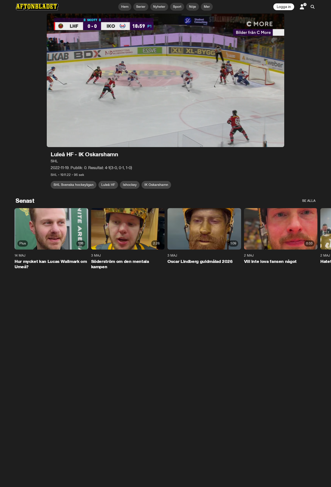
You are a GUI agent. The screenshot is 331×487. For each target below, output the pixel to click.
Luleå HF (108, 185)
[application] (165, 80)
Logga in (284, 7)
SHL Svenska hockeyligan (74, 185)
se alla (308, 201)
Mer (207, 7)
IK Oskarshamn (156, 185)
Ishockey (130, 185)
